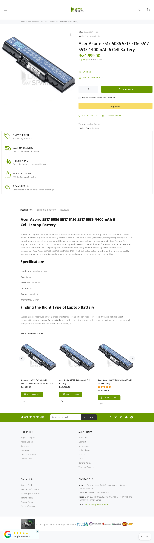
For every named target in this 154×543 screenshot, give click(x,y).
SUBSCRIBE (89, 417)
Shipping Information (30, 493)
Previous (22, 358)
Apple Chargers (28, 438)
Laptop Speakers (28, 454)
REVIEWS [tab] (64, 210)
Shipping (83, 59)
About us (83, 438)
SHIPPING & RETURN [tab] (47, 210)
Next (132, 358)
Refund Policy (85, 463)
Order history (84, 450)
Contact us (83, 442)
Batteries (96, 128)
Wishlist (82, 454)
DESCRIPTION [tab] (26, 210)
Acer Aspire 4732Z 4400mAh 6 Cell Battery (74, 382)
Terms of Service (86, 467)
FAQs (81, 459)
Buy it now (115, 106)
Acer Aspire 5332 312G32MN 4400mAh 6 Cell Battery (115, 382)
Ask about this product (93, 77)
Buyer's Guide (27, 485)
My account (84, 446)
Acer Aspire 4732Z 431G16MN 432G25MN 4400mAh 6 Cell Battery (37, 382)
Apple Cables (27, 442)
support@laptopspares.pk (96, 504)
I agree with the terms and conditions (99, 98)
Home (23, 21)
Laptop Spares (93, 124)
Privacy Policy (27, 502)
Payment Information (30, 489)
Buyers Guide (54, 320)
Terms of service (28, 506)
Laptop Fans (26, 459)
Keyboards (25, 450)
